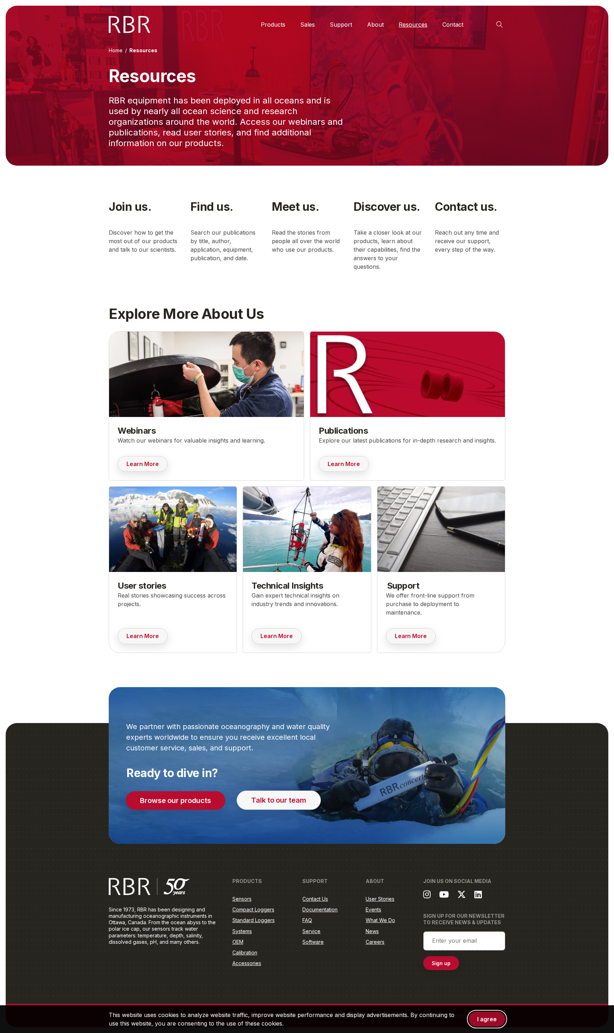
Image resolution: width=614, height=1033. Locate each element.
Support (341, 24)
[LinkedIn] (478, 894)
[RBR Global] (129, 24)
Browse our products (175, 800)
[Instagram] (427, 894)
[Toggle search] (499, 24)
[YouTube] (444, 894)
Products (273, 24)
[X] (461, 894)
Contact (452, 24)
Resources (413, 24)
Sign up (441, 963)
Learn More (147, 465)
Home (116, 50)
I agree (487, 1019)
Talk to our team (278, 800)
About (375, 24)
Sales (307, 24)
